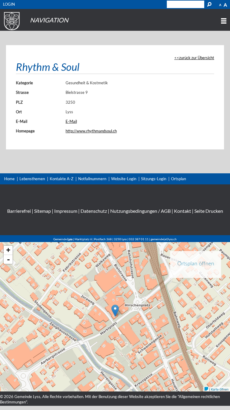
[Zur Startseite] (11, 30)
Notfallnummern (92, 178)
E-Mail (21, 121)
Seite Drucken (208, 211)
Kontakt (182, 211)
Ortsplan (178, 178)
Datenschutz (94, 211)
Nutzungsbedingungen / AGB (140, 211)
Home (9, 178)
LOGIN (9, 4)
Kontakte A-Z (61, 178)
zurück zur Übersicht (196, 57)
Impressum (65, 211)
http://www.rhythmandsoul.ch (91, 130)
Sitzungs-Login (153, 178)
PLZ (19, 102)
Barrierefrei (19, 211)
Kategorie (24, 82)
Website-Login (123, 178)
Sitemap (42, 211)
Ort (19, 111)
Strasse (22, 92)
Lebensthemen (32, 178)
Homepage (25, 130)
